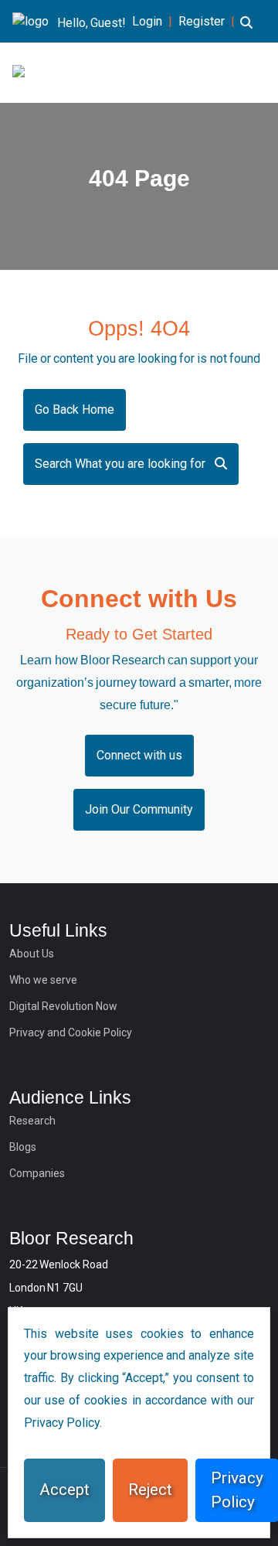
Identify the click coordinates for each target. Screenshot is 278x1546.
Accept (64, 1489)
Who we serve (43, 979)
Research (32, 1120)
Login (147, 21)
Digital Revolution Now (63, 1006)
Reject (150, 1489)
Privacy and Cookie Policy (70, 1032)
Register (201, 21)
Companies (37, 1173)
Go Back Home (74, 409)
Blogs (22, 1147)
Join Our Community (139, 809)
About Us (31, 953)
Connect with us (139, 755)
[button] (246, 31)
